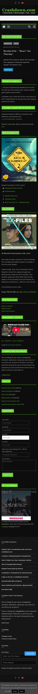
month (29, 668)
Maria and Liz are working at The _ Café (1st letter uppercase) (14, 450)
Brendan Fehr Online (8, 388)
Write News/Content (8, 311)
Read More (29, 691)
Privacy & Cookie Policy (9, 639)
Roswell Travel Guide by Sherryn (12, 569)
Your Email (5, 427)
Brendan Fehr (7, 43)
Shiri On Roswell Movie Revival (12, 564)
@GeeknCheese (10, 191)
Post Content (6, 459)
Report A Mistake (7, 306)
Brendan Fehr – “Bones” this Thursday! (17, 52)
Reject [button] (22, 691)
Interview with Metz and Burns (12, 581)
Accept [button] (15, 691)
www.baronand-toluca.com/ (11, 401)
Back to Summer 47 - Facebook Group (17, 202)
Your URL (4, 434)
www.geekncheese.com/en (13, 188)
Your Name (5, 419)
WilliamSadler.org (7, 398)
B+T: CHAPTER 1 (7, 341)
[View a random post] (34, 26)
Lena (17, 47)
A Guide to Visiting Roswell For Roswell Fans (16, 556)
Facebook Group (10, 199)
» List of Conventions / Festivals (12, 119)
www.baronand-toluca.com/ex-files (13, 404)
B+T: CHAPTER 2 (18, 341)
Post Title (4, 442)
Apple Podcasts (24, 292)
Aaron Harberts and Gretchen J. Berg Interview (17, 585)
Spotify (33, 292)
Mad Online (5, 394)
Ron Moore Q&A (7, 589)
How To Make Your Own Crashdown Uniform (16, 560)
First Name (5, 652)
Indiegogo (5, 527)
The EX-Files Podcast (14, 345)
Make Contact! (6, 308)
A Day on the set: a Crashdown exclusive (15, 577)
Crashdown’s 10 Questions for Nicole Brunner (17, 573)
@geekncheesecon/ (11, 196)
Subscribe (30, 653)
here (3, 127)
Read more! (5, 623)
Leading (16, 43)
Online (7, 636)
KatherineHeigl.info (8, 391)
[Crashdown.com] (4, 26)
